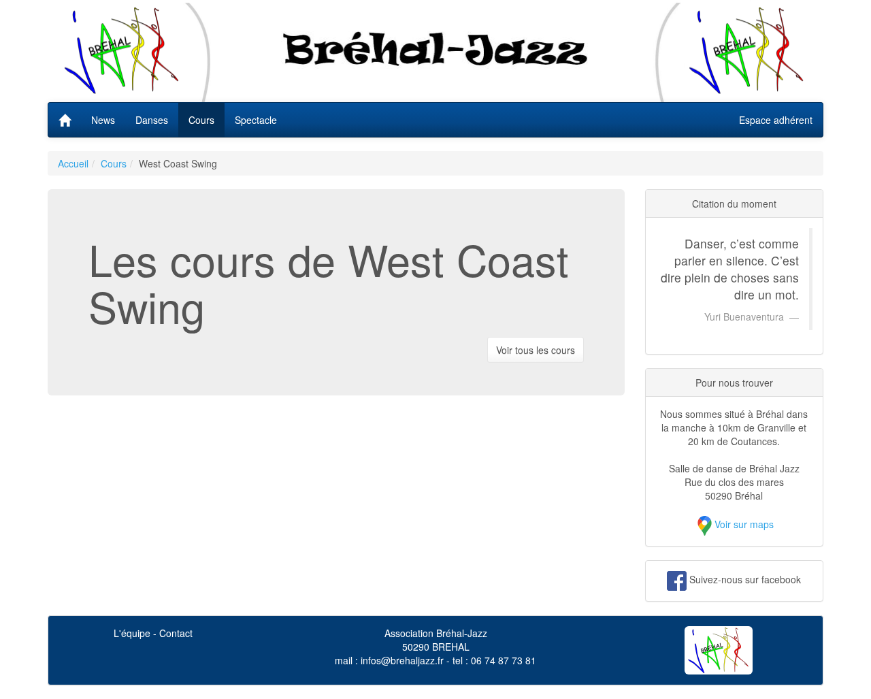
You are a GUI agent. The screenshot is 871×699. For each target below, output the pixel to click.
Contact (176, 633)
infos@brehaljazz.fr (402, 660)
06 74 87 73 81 (503, 660)
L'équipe (132, 633)
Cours (201, 120)
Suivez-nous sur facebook (745, 579)
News (103, 120)
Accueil (73, 163)
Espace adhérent (775, 120)
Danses (151, 120)
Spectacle (256, 120)
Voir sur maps (744, 524)
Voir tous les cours (535, 350)
